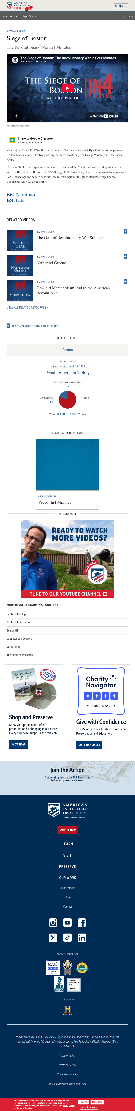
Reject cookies (89, 1107)
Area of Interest (47, 496)
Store (72, 897)
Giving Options (67, 888)
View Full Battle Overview (66, 414)
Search (18, 16)
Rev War (11, 31)
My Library (128, 16)
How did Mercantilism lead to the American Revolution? (73, 290)
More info (97, 1102)
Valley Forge (13, 646)
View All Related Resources (26, 307)
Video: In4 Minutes (54, 502)
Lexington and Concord (19, 638)
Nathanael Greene (51, 262)
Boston (20, 200)
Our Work (67, 877)
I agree (83, 1102)
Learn (11, 16)
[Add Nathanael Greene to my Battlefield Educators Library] (125, 256)
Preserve (67, 866)
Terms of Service (68, 1065)
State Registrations (67, 1074)
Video (22, 31)
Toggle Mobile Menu (121, 5)
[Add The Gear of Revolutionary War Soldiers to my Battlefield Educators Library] (125, 231)
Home (22, 5)
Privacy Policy (67, 1055)
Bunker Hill (12, 630)
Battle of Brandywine (18, 622)
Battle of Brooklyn (17, 614)
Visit (67, 855)
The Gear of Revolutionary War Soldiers (70, 237)
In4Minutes (28, 195)
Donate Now (68, 829)
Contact (67, 906)
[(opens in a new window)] (67, 559)
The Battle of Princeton (20, 655)
